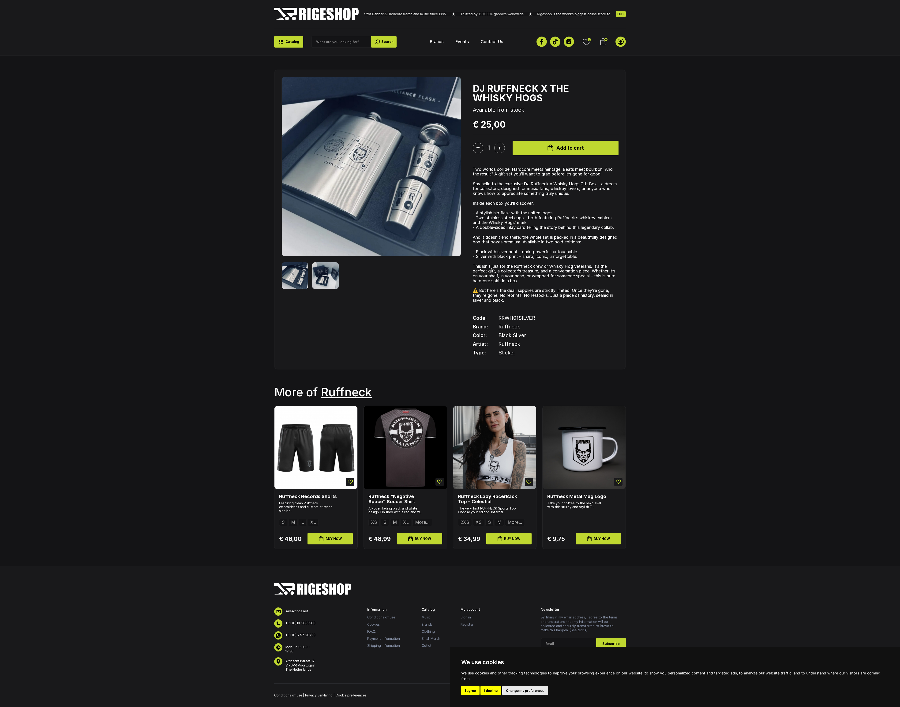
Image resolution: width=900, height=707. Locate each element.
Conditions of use (381, 617)
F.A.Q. (371, 631)
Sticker (507, 353)
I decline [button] (491, 690)
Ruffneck (509, 327)
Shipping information (383, 645)
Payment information (383, 638)
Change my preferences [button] (525, 690)
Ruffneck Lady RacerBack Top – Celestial (487, 499)
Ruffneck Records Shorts (308, 496)
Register (467, 624)
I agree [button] (470, 690)
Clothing (428, 631)
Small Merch (431, 638)
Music (426, 617)
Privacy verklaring (319, 695)
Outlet (426, 645)
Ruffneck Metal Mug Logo (576, 496)
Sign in (466, 617)
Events (462, 41)
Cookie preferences (351, 695)
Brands (437, 41)
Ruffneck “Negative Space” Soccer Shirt (391, 499)
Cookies (373, 624)
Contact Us (492, 41)
